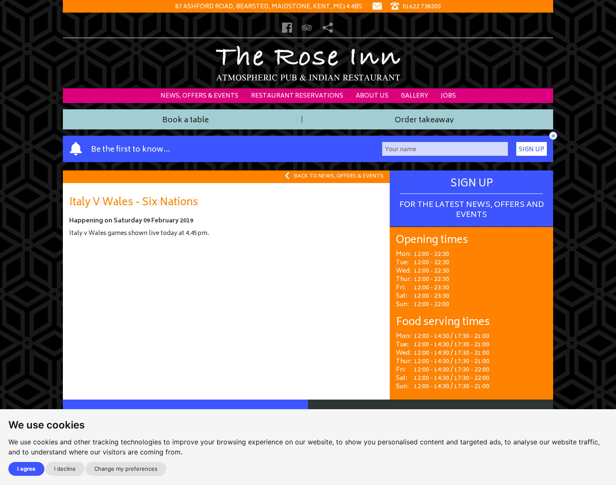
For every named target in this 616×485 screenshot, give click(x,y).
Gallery (414, 96)
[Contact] (377, 7)
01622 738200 (421, 7)
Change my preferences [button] (126, 468)
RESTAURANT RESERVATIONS (297, 96)
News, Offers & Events (199, 96)
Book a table (185, 121)
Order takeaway (424, 121)
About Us (372, 96)
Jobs (448, 96)
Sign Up (531, 149)
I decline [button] (65, 468)
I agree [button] (26, 468)
